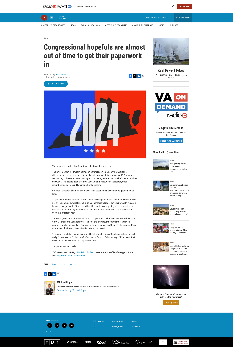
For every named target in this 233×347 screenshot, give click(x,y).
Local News (67, 264)
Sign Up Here (171, 302)
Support (174, 25)
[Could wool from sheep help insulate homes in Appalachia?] (161, 209)
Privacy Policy (117, 327)
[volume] (52, 17)
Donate (185, 6)
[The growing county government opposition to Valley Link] (161, 164)
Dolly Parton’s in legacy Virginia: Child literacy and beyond (178, 230)
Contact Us (136, 327)
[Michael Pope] (49, 288)
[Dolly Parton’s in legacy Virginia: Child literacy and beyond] (161, 228)
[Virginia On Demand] (171, 105)
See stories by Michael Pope (71, 290)
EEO (94, 327)
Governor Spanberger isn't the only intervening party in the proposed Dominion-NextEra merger (179, 190)
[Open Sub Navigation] (67, 25)
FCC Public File (98, 321)
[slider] (55, 17)
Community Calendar (142, 25)
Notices (134, 321)
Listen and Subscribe (171, 140)
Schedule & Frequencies (53, 25)
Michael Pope (61, 74)
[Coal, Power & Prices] (171, 51)
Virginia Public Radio (85, 252)
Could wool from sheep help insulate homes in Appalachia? (179, 211)
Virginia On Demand (171, 128)
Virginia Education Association (70, 255)
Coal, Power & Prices (171, 70)
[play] (44, 17)
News (73, 25)
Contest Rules (117, 321)
